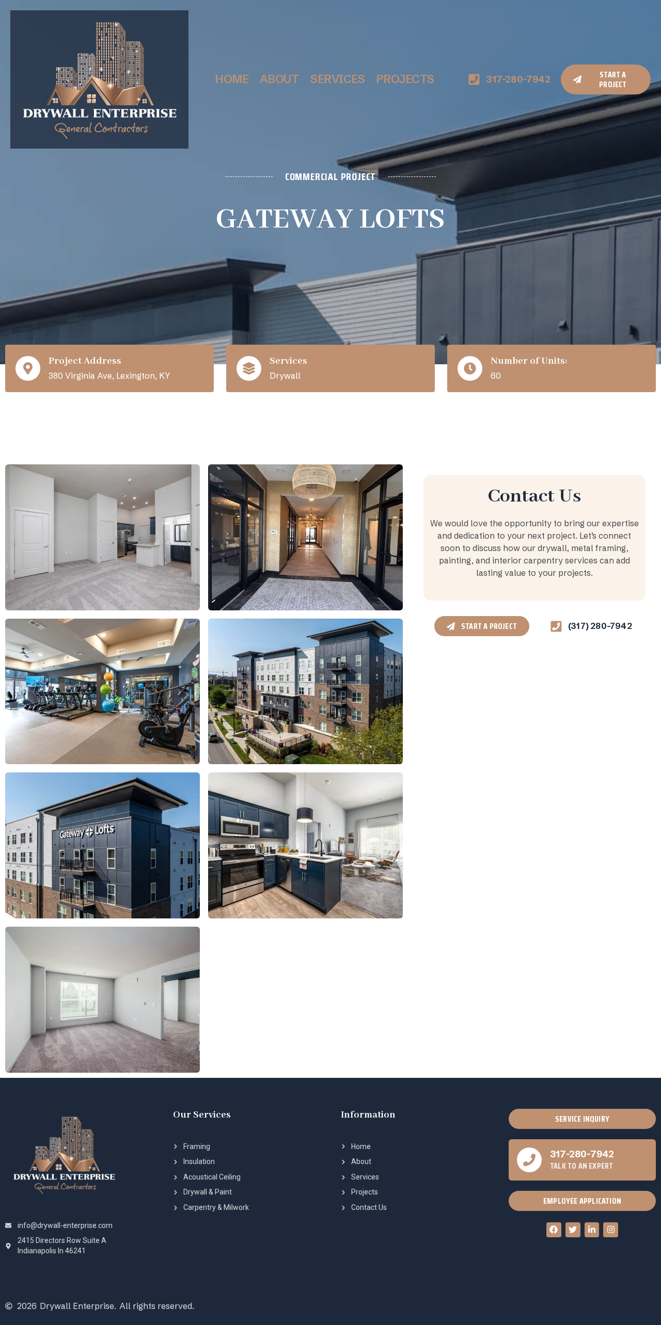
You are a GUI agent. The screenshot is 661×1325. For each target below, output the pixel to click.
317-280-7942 (582, 1154)
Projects (405, 79)
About (280, 79)
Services (337, 79)
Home (231, 79)
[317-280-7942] (529, 1160)
